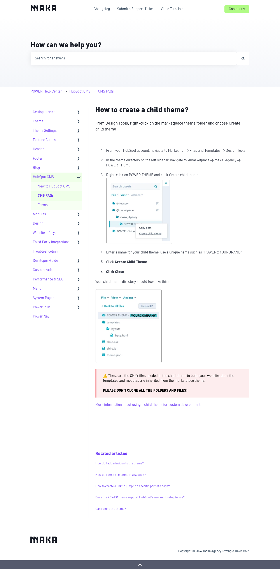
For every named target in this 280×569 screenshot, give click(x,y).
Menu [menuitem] (37, 289)
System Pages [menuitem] (43, 298)
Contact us (237, 9)
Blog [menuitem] (36, 168)
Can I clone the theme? (110, 508)
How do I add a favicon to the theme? (119, 463)
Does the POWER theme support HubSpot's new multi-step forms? (140, 497)
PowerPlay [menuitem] (41, 316)
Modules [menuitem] (39, 214)
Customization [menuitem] (43, 270)
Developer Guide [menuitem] (45, 261)
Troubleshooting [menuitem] (45, 251)
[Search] (243, 58)
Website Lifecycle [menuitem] (46, 233)
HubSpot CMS (79, 91)
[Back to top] (140, 564)
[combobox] (134, 58)
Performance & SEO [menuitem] (48, 279)
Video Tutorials (172, 9)
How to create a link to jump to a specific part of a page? (132, 486)
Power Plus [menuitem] (42, 307)
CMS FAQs (106, 91)
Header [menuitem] (38, 149)
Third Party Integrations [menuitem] (51, 242)
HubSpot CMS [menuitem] (43, 177)
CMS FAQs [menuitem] (46, 196)
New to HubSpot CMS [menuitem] (54, 186)
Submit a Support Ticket (135, 9)
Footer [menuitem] (38, 159)
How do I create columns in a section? (120, 474)
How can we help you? (66, 45)
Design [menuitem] (38, 223)
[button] (78, 112)
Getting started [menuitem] (44, 112)
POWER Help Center (46, 91)
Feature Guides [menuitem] (44, 140)
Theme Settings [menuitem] (45, 131)
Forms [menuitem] (43, 205)
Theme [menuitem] (38, 121)
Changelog (102, 9)
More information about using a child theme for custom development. (148, 405)
